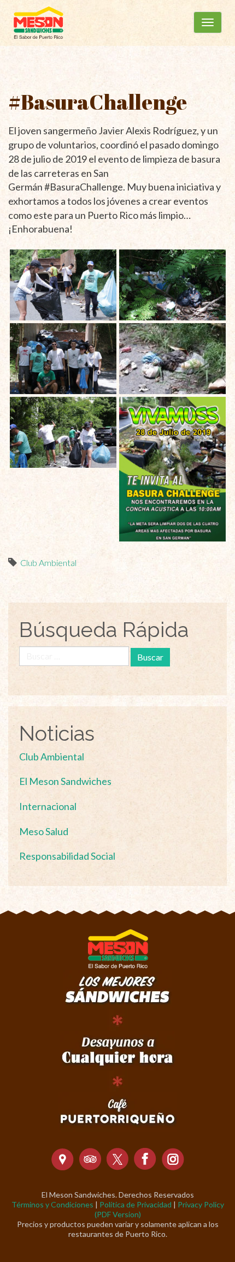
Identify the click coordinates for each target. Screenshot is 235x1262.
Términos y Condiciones (52, 1204)
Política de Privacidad (135, 1204)
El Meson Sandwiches (65, 781)
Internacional (48, 806)
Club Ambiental (48, 562)
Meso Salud (43, 831)
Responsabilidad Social (67, 856)
